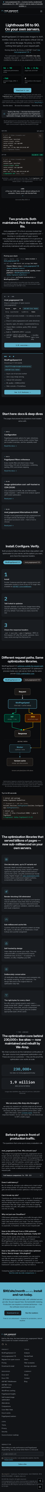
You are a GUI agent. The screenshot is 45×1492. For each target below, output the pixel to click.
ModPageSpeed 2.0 (12, 562)
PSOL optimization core (25, 673)
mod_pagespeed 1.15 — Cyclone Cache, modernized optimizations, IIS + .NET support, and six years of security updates (22, 4)
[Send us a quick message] (39, 1487)
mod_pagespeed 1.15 (11, 261)
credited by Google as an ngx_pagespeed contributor (22, 60)
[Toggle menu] (41, 11)
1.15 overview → (22, 345)
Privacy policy (8, 1459)
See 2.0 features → (22, 392)
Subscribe (22, 1464)
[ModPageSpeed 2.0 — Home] (13, 11)
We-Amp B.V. (31, 121)
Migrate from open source (11, 1359)
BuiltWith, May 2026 (11, 58)
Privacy (4, 1428)
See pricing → (39, 102)
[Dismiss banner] (42, 4)
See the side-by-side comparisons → (22, 1273)
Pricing (4, 1363)
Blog (25, 1381)
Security (4, 1431)
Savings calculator (30, 1366)
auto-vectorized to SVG (31, 876)
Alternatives (6, 1403)
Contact (27, 1378)
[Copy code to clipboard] (40, 135)
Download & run (22, 90)
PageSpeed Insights (9, 1394)
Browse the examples (22, 105)
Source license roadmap (10, 1435)
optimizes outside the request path (30, 666)
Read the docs (37, 105)
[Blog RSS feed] (6, 1344)
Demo (26, 1359)
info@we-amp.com (20, 1476)
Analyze (27, 1353)
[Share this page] (39, 1480)
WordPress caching (8, 1390)
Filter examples (29, 1363)
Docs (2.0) (5, 1375)
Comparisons (6, 1406)
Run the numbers (32, 1313)
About (26, 1375)
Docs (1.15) (5, 1378)
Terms (4, 1425)
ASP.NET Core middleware (22, 586)
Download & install (8, 1366)
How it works (6, 1413)
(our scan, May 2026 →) (22, 199)
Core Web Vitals (7, 1410)
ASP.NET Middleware (9, 1381)
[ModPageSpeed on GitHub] (3, 1344)
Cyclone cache (27, 1113)
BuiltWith (15, 1091)
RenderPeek (28, 1356)
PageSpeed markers (9, 1416)
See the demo (8, 105)
